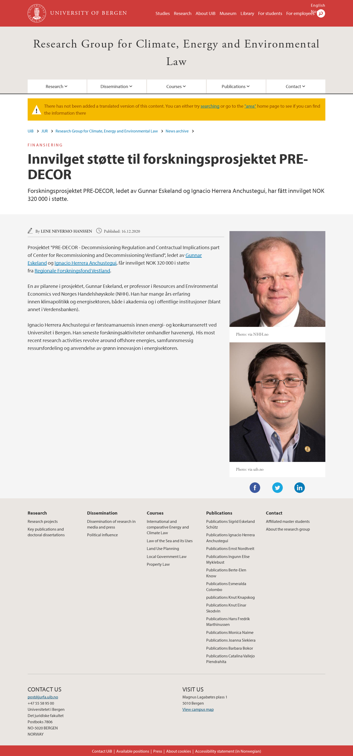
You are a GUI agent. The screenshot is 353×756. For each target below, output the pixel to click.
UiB (31, 130)
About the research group (288, 529)
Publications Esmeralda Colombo (226, 586)
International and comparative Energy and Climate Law (168, 527)
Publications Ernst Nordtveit (230, 548)
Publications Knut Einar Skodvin (226, 607)
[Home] (37, 13)
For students (270, 13)
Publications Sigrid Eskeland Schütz (230, 524)
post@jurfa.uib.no (43, 696)
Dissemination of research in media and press (111, 524)
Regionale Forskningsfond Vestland (72, 270)
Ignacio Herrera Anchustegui (86, 262)
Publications (233, 86)
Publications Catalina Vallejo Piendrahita (230, 658)
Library (247, 13)
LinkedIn (299, 487)
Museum (228, 13)
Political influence (102, 534)
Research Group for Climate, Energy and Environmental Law (107, 130)
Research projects (43, 521)
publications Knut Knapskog (230, 597)
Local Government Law (167, 556)
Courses (174, 86)
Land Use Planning (163, 548)
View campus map (198, 709)
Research (182, 13)
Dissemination (114, 86)
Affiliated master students (288, 521)
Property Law (158, 564)
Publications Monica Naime (230, 632)
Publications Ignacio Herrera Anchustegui (230, 537)
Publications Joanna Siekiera (231, 640)
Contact (293, 86)
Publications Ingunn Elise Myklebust (228, 559)
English (318, 5)
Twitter (277, 487)
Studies (163, 13)
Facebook (255, 487)
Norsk (316, 11)
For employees (300, 13)
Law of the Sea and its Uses (170, 540)
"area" (250, 106)
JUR (44, 130)
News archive (177, 130)
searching (210, 106)
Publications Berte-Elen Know (226, 572)
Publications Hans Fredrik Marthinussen (228, 621)
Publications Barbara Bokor (229, 648)
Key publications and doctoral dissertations (46, 531)
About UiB (206, 13)
